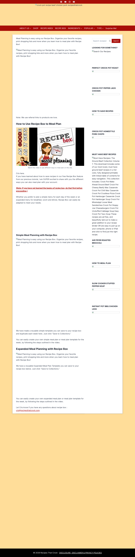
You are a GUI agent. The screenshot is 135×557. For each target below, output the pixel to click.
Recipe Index (46, 28)
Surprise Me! (111, 28)
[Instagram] (69, 2)
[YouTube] (65, 2)
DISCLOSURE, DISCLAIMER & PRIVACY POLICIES (80, 553)
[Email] (74, 2)
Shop (35, 28)
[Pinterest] (61, 2)
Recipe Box (60, 28)
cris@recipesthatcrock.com (28, 410)
